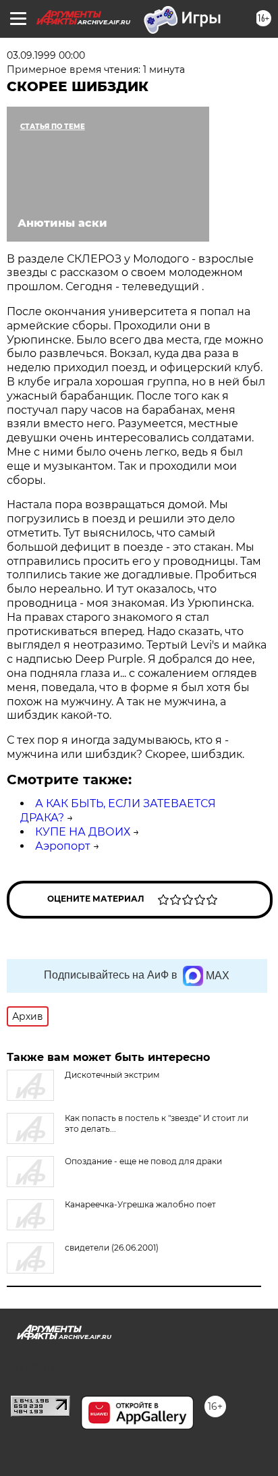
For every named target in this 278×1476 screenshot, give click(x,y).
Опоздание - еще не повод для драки (143, 1161)
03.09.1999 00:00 (46, 55)
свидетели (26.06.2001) (112, 1247)
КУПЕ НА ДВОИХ (82, 831)
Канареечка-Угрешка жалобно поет (140, 1204)
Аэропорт (62, 846)
